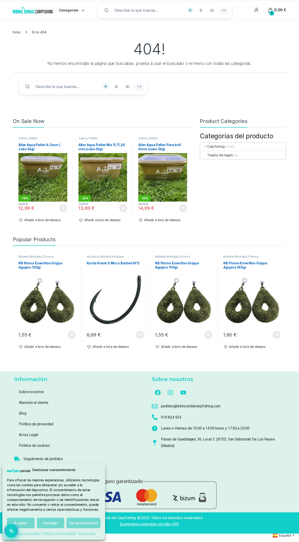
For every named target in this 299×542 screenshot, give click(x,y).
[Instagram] (170, 392)
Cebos (22, 138)
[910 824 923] (154, 417)
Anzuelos (93, 256)
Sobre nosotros (31, 392)
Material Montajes (30, 256)
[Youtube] (183, 392)
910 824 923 (171, 417)
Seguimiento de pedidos (43, 459)
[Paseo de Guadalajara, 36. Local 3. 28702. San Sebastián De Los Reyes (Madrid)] (154, 442)
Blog (22, 413)
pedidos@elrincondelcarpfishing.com (191, 406)
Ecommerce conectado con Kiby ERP (149, 524)
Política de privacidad (59, 533)
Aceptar (21, 523)
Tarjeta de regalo (220, 155)
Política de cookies (26, 533)
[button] (39, 220)
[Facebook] (158, 392)
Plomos (48, 256)
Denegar (50, 523)
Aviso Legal (86, 533)
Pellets (33, 138)
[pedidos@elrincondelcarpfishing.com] (154, 406)
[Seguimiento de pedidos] (17, 459)
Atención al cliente (33, 402)
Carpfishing (216, 146)
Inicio (17, 32)
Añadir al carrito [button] (62, 208)
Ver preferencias (83, 523)
